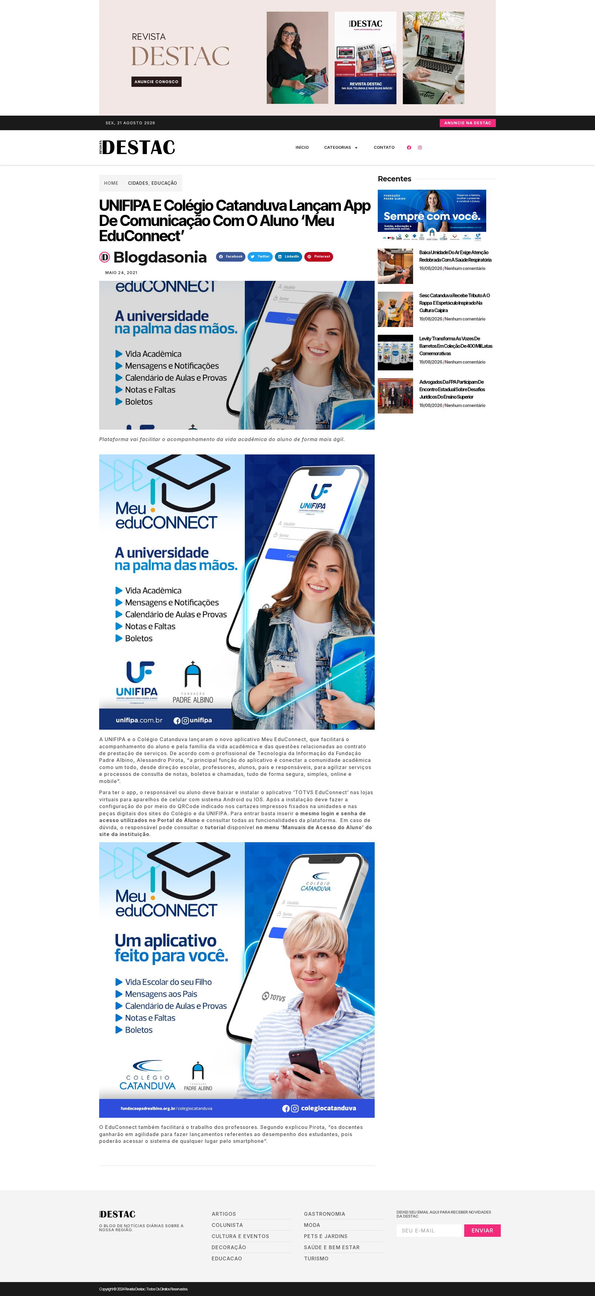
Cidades (138, 183)
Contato (384, 147)
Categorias (337, 147)
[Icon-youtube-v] (133, 1240)
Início (302, 147)
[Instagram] (420, 147)
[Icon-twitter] (112, 1240)
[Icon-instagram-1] (122, 1240)
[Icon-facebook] (101, 1240)
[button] (230, 257)
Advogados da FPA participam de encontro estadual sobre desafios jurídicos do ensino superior (452, 389)
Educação (164, 183)
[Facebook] (409, 147)
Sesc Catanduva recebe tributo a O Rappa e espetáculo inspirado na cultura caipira (454, 302)
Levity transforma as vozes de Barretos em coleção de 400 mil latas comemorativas (455, 345)
